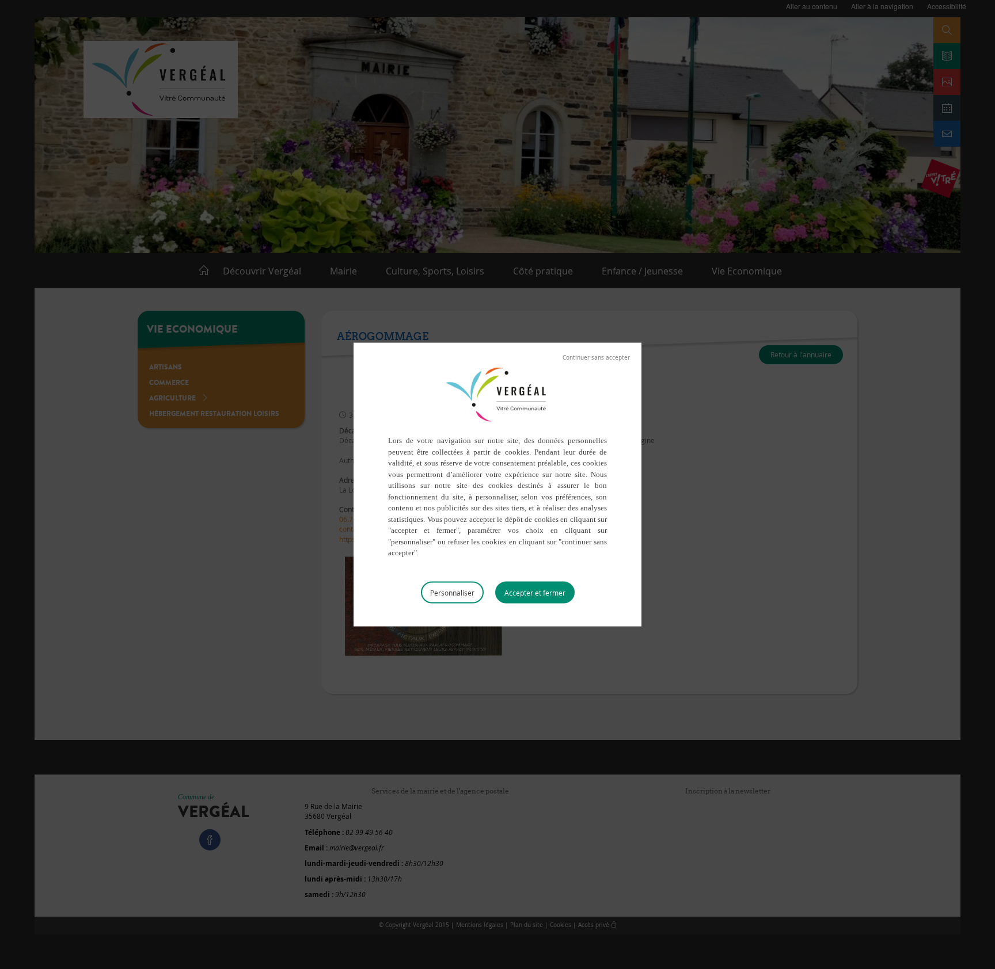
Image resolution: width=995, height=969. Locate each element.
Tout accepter (535, 592)
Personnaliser (452, 592)
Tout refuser (596, 357)
